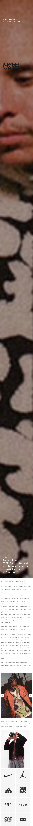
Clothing (6, 557)
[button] (2, 695)
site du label (21, 665)
